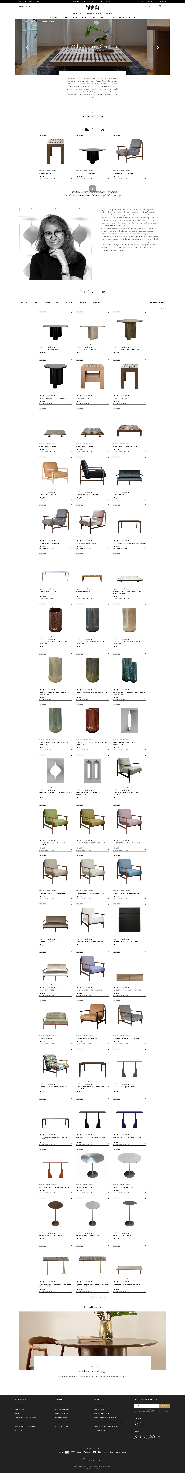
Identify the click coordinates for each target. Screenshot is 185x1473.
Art (102, 17)
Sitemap (57, 1430)
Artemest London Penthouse (25, 1426)
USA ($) (24, 1)
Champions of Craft (94, 13)
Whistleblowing (100, 1430)
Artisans (109, 13)
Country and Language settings (106, 1426)
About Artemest (147, 1)
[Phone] (136, 1424)
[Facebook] (83, 116)
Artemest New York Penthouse (26, 1422)
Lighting (65, 17)
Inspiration (77, 13)
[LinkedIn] (150, 1437)
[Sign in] (155, 6)
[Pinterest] (92, 116)
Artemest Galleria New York (25, 1418)
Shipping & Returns (62, 1426)
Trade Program (25, 6)
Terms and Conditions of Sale (105, 1418)
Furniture (54, 17)
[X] (97, 116)
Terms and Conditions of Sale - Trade (108, 1422)
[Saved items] (160, 6)
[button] (27, 47)
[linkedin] (88, 116)
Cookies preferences (102, 1413)
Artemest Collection (127, 17)
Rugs (84, 17)
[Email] (102, 116)
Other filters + (97, 303)
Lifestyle (111, 17)
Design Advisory (61, 1418)
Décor (75, 17)
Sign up (164, 1406)
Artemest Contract (62, 1409)
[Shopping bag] (165, 6)
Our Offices (19, 1430)
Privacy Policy (99, 1405)
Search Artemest (141, 7)
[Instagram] (136, 1437)
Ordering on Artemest (63, 1422)
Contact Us (162, 1)
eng (34, 1)
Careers (18, 1413)
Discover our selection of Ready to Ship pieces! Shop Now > (92, 1)
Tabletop (93, 17)
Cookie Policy (99, 1409)
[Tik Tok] (145, 1437)
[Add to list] (71, 136)
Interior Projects (61, 1413)
